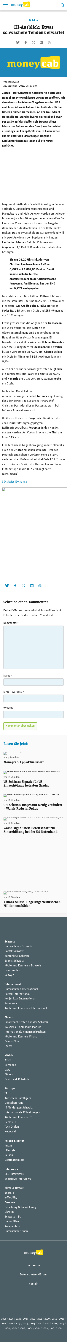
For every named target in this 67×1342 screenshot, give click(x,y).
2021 (39, 1319)
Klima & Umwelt (14, 1188)
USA (7, 1069)
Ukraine (9, 1212)
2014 (25, 1324)
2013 (32, 1324)
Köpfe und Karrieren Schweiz (22, 965)
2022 (32, 1319)
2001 (60, 1328)
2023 (25, 1319)
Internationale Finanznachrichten (25, 1031)
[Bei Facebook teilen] (25, 42)
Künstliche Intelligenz (17, 1098)
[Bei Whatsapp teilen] (33, 42)
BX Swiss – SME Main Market (22, 1027)
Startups (9, 1088)
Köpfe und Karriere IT (18, 1117)
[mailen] (49, 42)
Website (8, 708)
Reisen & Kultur (14, 1140)
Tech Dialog (11, 1126)
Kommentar (11, 623)
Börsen (8, 1074)
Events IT (10, 1122)
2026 (3, 1319)
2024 (18, 1319)
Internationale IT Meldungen (22, 1112)
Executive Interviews (17, 1178)
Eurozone (10, 1065)
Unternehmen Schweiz (18, 946)
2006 (22, 1328)
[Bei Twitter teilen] (18, 42)
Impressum (33, 1265)
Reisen (8, 1155)
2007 (14, 1328)
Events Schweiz (14, 960)
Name (8, 675)
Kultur (8, 1145)
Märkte (33, 20)
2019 (54, 1319)
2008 (7, 1328)
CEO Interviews (14, 1174)
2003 (45, 1328)
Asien (7, 1060)
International (12, 984)
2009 (61, 1324)
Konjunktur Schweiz (16, 956)
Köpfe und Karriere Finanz (20, 1036)
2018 (61, 1319)
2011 (46, 1324)
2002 (52, 1328)
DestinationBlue (14, 1160)
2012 (39, 1324)
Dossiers (9, 1202)
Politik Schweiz (14, 951)
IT (5, 1093)
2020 (47, 1319)
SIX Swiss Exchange (14, 481)
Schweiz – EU (12, 1216)
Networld (10, 1131)
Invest (8, 1046)
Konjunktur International (19, 998)
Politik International (17, 994)
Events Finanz (13, 1041)
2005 (30, 1328)
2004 (37, 1328)
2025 (11, 1319)
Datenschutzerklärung (33, 1274)
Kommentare (12, 1226)
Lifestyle (9, 1150)
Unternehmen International (21, 989)
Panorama (10, 1003)
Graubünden (12, 970)
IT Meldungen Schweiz (18, 1107)
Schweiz (9, 941)
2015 (18, 1324)
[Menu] (5, 5)
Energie (9, 1192)
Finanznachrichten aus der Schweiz (26, 1022)
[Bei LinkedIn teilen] (41, 42)
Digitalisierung (13, 1102)
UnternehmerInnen (16, 1231)
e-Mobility (10, 1197)
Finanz (8, 1017)
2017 (3, 1324)
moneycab (13, 82)
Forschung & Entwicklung (20, 1207)
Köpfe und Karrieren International (25, 1008)
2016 (10, 1324)
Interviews (11, 1169)
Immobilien (11, 1221)
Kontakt (33, 1283)
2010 (54, 1324)
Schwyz (9, 975)
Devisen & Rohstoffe (17, 1079)
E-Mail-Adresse (13, 691)
